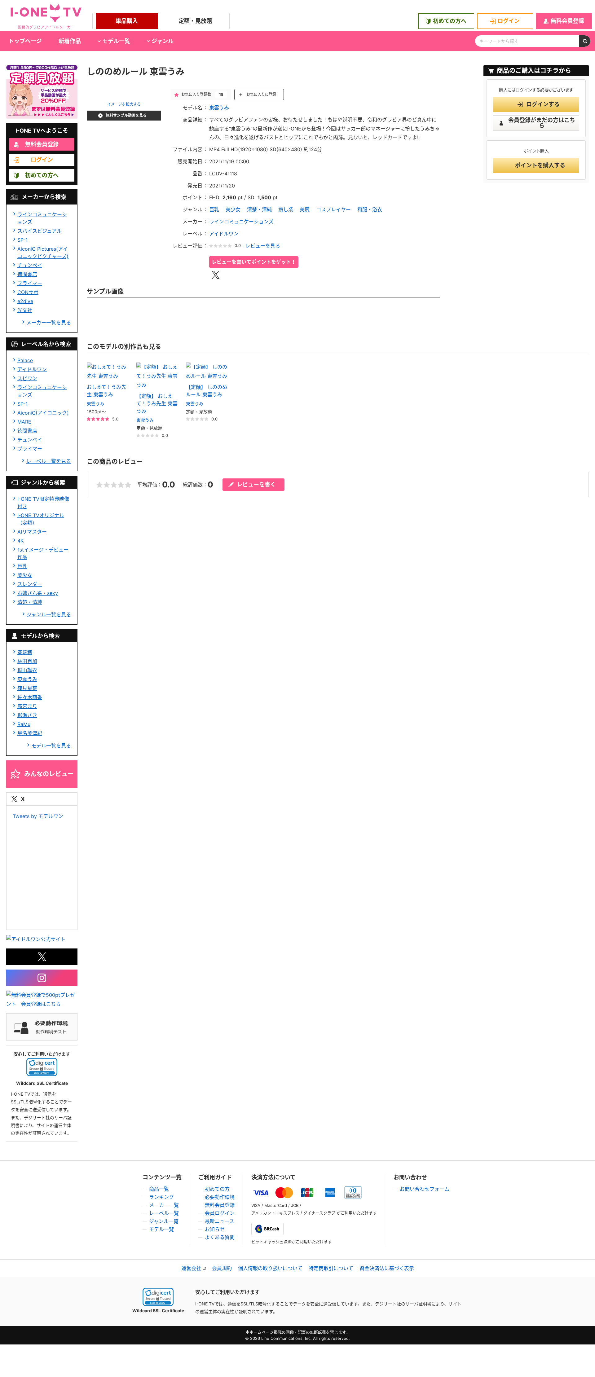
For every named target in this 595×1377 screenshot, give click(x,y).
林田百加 (27, 661)
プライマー (29, 283)
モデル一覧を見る (51, 745)
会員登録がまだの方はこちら (541, 123)
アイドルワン (32, 369)
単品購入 (127, 21)
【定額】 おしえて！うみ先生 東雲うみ (157, 403)
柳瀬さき (27, 715)
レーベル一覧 (164, 1213)
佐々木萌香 (29, 697)
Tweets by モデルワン (38, 816)
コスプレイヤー (333, 209)
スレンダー (29, 584)
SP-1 (22, 240)
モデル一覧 (161, 1229)
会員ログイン (220, 1213)
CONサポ (27, 292)
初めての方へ (449, 21)
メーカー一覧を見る (48, 322)
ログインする (543, 104)
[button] (41, 1067)
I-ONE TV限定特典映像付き (43, 502)
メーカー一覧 (164, 1205)
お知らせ (215, 1229)
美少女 (24, 575)
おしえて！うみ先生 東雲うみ (106, 391)
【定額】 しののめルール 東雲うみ (206, 391)
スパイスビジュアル (39, 231)
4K (20, 541)
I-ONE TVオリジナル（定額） (40, 519)
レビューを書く (256, 484)
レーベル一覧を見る (48, 461)
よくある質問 (220, 1237)
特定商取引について (331, 1268)
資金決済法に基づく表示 (386, 1268)
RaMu (23, 724)
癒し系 (285, 209)
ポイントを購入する (540, 165)
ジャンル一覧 (163, 1221)
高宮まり (27, 706)
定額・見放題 (195, 21)
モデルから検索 (40, 636)
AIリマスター (32, 532)
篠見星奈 (27, 688)
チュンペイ (29, 265)
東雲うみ (27, 679)
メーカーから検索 (44, 197)
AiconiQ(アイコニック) (43, 413)
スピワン (27, 378)
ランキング (161, 1196)
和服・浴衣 (369, 209)
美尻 (305, 209)
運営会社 (191, 1268)
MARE (24, 422)
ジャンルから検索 (43, 482)
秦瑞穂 (24, 652)
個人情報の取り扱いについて (270, 1268)
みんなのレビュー (49, 774)
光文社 (24, 310)
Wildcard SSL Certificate (158, 1310)
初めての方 (217, 1188)
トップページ (25, 41)
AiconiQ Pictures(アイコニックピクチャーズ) (42, 252)
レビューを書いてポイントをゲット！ (254, 262)
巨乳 (22, 566)
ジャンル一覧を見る (49, 614)
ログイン (508, 21)
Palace (25, 360)
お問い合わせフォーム (424, 1188)
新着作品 (70, 41)
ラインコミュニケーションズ (42, 218)
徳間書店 (27, 274)
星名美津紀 (29, 733)
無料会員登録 (567, 21)
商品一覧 (159, 1188)
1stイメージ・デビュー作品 (42, 553)
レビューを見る (262, 246)
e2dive (25, 301)
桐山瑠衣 (27, 670)
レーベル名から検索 (46, 344)
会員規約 (222, 1268)
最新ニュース (219, 1221)
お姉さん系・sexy (37, 593)
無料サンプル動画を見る (126, 115)
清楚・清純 (29, 602)
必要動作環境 (220, 1196)
